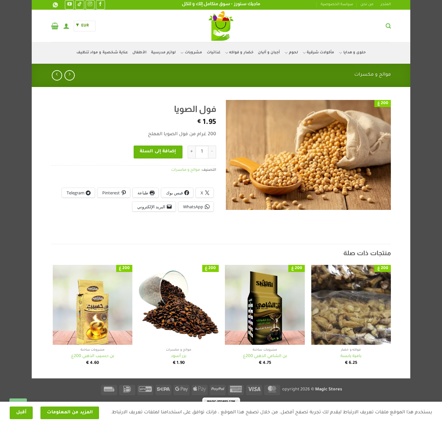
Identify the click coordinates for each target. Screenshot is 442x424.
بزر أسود (178, 356)
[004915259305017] (54, 5)
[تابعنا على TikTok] (79, 4)
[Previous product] (57, 75)
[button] (388, 26)
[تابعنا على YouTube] (69, 4)
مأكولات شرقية (320, 53)
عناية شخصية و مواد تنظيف (102, 53)
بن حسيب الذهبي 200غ (92, 356)
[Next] (53, 321)
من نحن (366, 5)
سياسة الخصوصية (337, 5)
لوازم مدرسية (163, 53)
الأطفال (139, 53)
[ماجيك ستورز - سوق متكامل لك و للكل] (221, 26)
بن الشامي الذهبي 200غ (265, 356)
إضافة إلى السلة (158, 151)
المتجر (386, 5)
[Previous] (390, 321)
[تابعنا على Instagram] (90, 4)
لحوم (293, 53)
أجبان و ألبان (269, 53)
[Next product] (69, 75)
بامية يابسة (350, 356)
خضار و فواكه (241, 53)
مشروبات (193, 53)
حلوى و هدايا (354, 53)
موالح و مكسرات (372, 75)
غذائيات (213, 53)
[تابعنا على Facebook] (100, 4)
